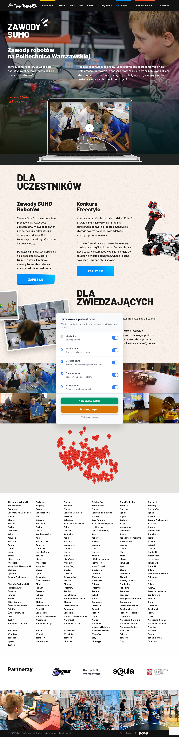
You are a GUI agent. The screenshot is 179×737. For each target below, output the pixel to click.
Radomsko (125, 591)
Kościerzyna (42, 541)
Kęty (94, 534)
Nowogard (153, 562)
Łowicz (39, 555)
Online (151, 569)
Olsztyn (67, 569)
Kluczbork (153, 534)
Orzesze (68, 573)
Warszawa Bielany (157, 619)
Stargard (96, 605)
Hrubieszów (97, 527)
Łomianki (152, 552)
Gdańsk (95, 516)
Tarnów (95, 612)
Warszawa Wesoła (129, 623)
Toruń (94, 616)
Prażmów (68, 587)
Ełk (37, 516)
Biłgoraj (40, 505)
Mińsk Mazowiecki (100, 559)
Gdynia (123, 516)
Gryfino (39, 527)
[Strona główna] (22, 5)
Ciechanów (153, 509)
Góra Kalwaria (99, 519)
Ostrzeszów (70, 577)
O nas (62, 5)
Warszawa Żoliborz (129, 627)
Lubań (11, 548)
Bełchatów (97, 502)
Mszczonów (153, 559)
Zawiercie (125, 637)
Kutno (11, 544)
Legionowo (69, 544)
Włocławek (69, 630)
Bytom (39, 509)
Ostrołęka (125, 573)
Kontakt (91, 5)
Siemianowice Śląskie (74, 598)
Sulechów (152, 605)
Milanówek (69, 559)
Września (68, 634)
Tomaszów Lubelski (46, 616)
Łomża (11, 555)
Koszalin (68, 541)
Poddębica (125, 584)
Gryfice (11, 527)
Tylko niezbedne (89, 417)
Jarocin (151, 527)
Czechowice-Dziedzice (19, 512)
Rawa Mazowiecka (157, 591)
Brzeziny (152, 505)
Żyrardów (152, 641)
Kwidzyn (40, 544)
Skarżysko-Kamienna (130, 598)
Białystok (152, 502)
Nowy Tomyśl (98, 566)
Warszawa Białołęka (130, 619)
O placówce (163, 5)
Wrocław (12, 634)
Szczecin (68, 612)
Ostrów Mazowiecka (158, 573)
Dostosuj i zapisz (89, 409)
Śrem (150, 602)
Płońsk (67, 584)
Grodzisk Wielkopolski (102, 523)
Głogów (11, 519)
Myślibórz (12, 562)
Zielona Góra (42, 641)
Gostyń (11, 523)
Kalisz (11, 534)
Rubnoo (39, 594)
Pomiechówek (15, 587)
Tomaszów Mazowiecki (75, 616)
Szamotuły (41, 612)
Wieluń (39, 630)
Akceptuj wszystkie (89, 400)
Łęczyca (96, 552)
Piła (150, 580)
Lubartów (40, 548)
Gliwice (151, 516)
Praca (72, 5)
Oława (123, 569)
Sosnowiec (125, 602)
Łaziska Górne (43, 552)
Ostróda (96, 573)
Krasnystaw (126, 541)
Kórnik (151, 537)
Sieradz (95, 598)
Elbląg (11, 516)
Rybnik (95, 594)
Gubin (66, 527)
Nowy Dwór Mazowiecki (19, 566)
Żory (122, 641)
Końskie (96, 537)
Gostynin (40, 523)
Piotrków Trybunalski (18, 584)
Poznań (39, 587)
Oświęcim (96, 577)
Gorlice (123, 519)
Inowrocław (125, 527)
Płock (39, 584)
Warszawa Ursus (72, 623)
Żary (94, 637)
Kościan (12, 541)
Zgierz (11, 641)
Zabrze (123, 634)
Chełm (67, 509)
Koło (38, 537)
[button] (88, 478)
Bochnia (68, 505)
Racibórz (68, 591)
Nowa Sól (124, 562)
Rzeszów (124, 594)
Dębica (123, 512)
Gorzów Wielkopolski (158, 519)
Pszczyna (124, 587)
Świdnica (68, 609)
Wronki (39, 634)
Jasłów (67, 530)
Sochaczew (97, 602)
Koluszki (12, 537)
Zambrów (40, 637)
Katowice (68, 534)
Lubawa (68, 548)
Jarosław (12, 530)
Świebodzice (126, 609)
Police (151, 584)
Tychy (11, 619)
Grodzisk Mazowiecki (74, 523)
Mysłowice (41, 562)
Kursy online (106, 5)
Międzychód (153, 555)
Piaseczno (97, 580)
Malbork (95, 555)
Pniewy (95, 584)
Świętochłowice (16, 612)
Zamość (68, 637)
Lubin (94, 548)
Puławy (151, 587)
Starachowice (71, 605)
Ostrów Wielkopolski (18, 577)
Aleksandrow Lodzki (18, 502)
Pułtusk (12, 591)
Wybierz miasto (144, 5)
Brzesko (124, 505)
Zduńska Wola (155, 637)
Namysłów (97, 562)
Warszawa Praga (44, 623)
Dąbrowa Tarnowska (102, 512)
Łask (10, 552)
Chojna (95, 509)
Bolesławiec (98, 505)
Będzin (67, 502)
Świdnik (95, 609)
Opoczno (12, 573)
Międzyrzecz (14, 559)
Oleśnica (12, 569)
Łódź (122, 552)
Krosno (151, 541)
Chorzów (124, 509)
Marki (122, 555)
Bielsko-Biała (14, 505)
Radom (95, 591)
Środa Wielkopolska (17, 605)
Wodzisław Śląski (100, 630)
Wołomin (152, 630)
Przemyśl (96, 587)
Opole (38, 573)
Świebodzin (153, 609)
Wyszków (96, 634)
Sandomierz (154, 594)
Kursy (124, 5)
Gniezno (40, 519)
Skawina (152, 598)
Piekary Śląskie (127, 580)
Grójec (123, 523)
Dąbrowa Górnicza (73, 512)
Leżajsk (151, 544)
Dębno (151, 512)
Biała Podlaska (127, 502)
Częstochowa (43, 512)
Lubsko (151, 548)
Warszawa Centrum (18, 623)
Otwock (123, 577)
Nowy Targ (69, 566)
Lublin (123, 548)
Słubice (39, 602)
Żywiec (11, 644)
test (10, 616)
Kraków (95, 541)
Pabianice (153, 577)
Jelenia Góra (154, 530)
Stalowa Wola (42, 605)
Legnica (96, 544)
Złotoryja (96, 641)
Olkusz (39, 569)
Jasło (39, 530)
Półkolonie (47, 5)
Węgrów (152, 627)
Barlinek (40, 502)
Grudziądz (152, 523)
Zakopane (13, 637)
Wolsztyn (124, 630)
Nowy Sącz (41, 566)
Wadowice (41, 619)
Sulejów (12, 609)
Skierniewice (14, 602)
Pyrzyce (40, 591)
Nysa (122, 566)
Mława (123, 559)
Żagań (151, 634)
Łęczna (67, 552)
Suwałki (40, 609)
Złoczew (68, 641)
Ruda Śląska (70, 594)
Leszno (123, 544)
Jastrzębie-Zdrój (100, 530)
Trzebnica (125, 616)
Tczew (151, 612)
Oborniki (152, 566)
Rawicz (11, 594)
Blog (81, 5)
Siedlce (39, 598)
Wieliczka (12, 630)
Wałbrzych (69, 619)
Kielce (123, 534)
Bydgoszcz (13, 509)
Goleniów (68, 519)
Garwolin (68, 516)
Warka (95, 619)
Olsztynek (97, 569)
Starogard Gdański (129, 605)
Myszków (68, 562)
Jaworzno (125, 530)
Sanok (11, 598)
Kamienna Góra (43, 534)
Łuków (67, 555)
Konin (66, 537)
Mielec (39, 559)
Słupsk (67, 602)
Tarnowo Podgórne (129, 612)
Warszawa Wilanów (157, 623)
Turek (150, 616)
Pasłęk (67, 580)
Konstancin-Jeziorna (130, 537)
